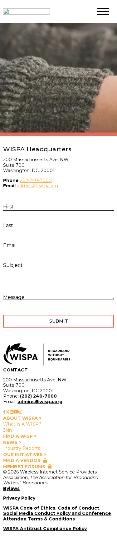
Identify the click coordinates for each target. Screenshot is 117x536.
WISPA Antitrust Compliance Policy (45, 528)
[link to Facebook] (4, 412)
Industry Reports (21, 448)
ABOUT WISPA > (22, 418)
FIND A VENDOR (22, 460)
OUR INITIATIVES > (24, 454)
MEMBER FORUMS (24, 466)
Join (7, 430)
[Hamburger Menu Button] (103, 11)
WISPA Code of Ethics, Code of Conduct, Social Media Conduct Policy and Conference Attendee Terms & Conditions (57, 513)
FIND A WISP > (20, 436)
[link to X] (7, 412)
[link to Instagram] (20, 412)
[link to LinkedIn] (11, 412)
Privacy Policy (19, 498)
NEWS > (12, 442)
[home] (43, 11)
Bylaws (11, 488)
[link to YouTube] (15, 412)
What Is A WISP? (22, 424)
